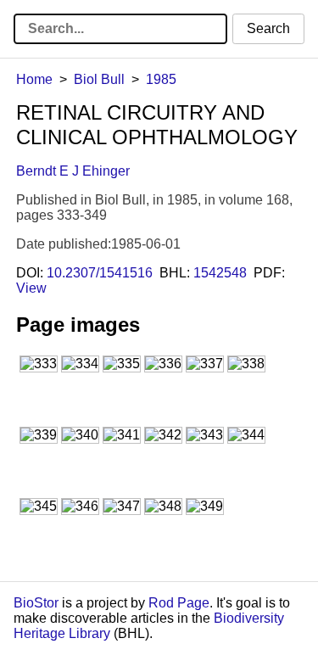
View (31, 288)
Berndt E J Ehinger (73, 171)
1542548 (220, 273)
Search (268, 28)
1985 (161, 79)
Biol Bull (99, 79)
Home (34, 79)
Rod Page (178, 603)
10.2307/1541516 (100, 273)
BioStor (36, 603)
